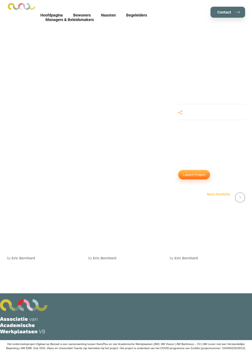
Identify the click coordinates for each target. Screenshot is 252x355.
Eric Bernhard (23, 258)
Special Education (103, 251)
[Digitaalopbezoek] (21, 6)
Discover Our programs (190, 251)
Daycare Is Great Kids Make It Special (40, 251)
